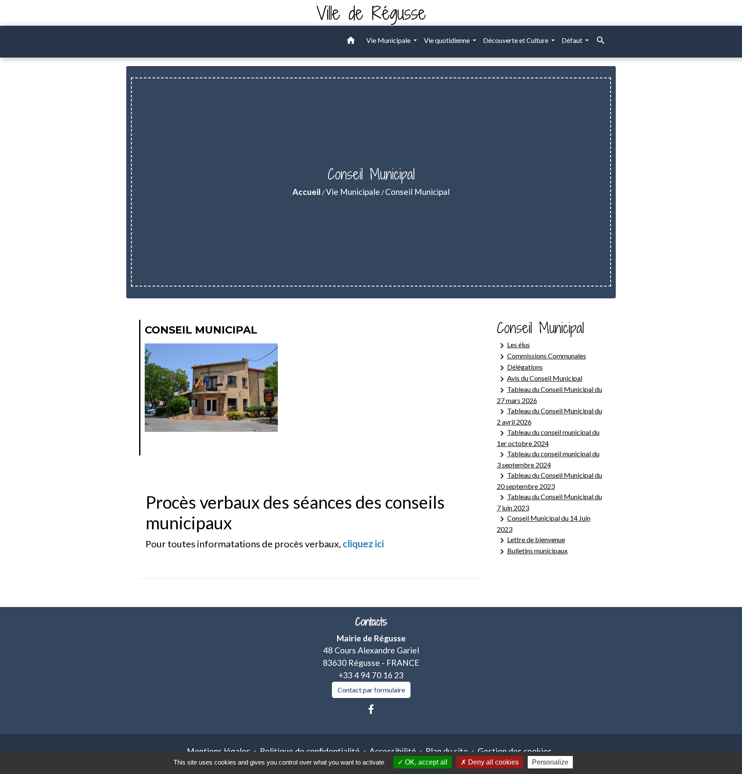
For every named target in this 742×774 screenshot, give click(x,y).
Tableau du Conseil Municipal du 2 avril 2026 (549, 416)
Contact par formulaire (371, 690)
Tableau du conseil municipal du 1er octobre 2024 (548, 437)
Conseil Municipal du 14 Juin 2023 (543, 523)
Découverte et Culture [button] (516, 40)
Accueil (306, 192)
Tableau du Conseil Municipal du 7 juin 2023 (549, 502)
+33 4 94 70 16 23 (371, 675)
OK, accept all (425, 762)
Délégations (520, 368)
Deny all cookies (492, 762)
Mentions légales (218, 751)
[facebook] (371, 709)
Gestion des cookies (514, 751)
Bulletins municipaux (532, 551)
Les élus (513, 345)
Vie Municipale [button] (389, 40)
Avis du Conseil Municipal (539, 379)
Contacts (371, 622)
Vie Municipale (353, 192)
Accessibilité (392, 751)
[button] (351, 42)
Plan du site (447, 751)
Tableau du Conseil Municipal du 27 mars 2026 (549, 394)
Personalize (550, 762)
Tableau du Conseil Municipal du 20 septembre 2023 (549, 480)
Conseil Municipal (417, 192)
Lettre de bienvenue (531, 540)
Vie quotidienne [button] (447, 40)
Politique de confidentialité (310, 751)
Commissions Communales (541, 357)
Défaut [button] (573, 40)
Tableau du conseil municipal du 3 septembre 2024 (548, 459)
